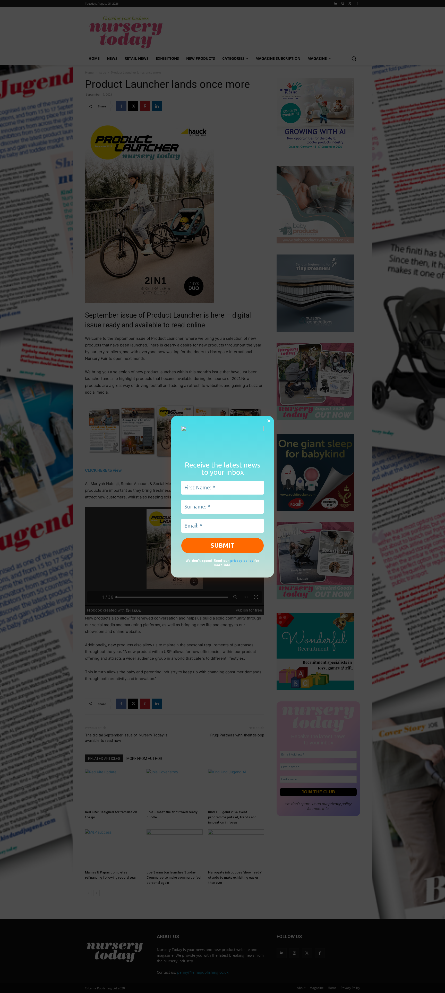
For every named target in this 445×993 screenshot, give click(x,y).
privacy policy (241, 560)
